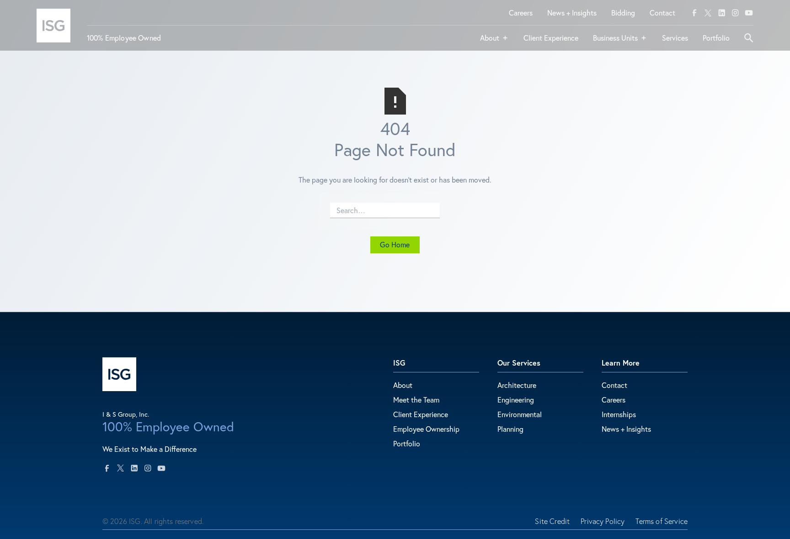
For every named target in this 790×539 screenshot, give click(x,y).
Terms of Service (661, 521)
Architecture (516, 385)
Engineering (515, 399)
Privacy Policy (603, 521)
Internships (619, 414)
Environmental (519, 414)
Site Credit (552, 521)
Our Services (518, 362)
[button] (494, 41)
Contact (614, 385)
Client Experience (420, 414)
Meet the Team (416, 399)
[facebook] (694, 12)
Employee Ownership (426, 429)
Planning (510, 429)
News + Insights (626, 429)
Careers (613, 399)
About (402, 385)
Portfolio (406, 443)
